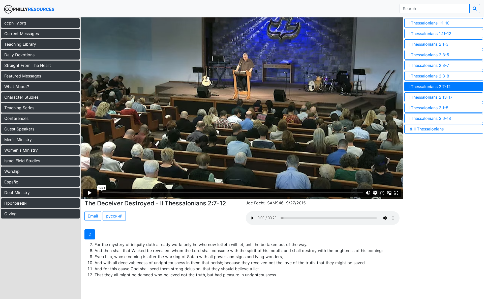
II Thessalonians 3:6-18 (429, 118)
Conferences (16, 118)
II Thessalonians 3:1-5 (428, 107)
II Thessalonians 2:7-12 (429, 86)
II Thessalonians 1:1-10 (428, 22)
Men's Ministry (18, 139)
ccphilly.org (15, 22)
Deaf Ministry (17, 192)
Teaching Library (20, 44)
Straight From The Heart (27, 65)
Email (93, 216)
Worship (12, 171)
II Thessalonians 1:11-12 (429, 33)
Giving (10, 213)
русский (114, 216)
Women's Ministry (21, 150)
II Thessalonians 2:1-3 (428, 44)
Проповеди (15, 203)
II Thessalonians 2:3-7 (428, 65)
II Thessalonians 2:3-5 (428, 54)
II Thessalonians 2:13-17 (430, 97)
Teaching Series (19, 107)
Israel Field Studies (22, 160)
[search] (474, 8)
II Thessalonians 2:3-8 (428, 75)
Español (11, 181)
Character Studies (21, 97)
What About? (16, 86)
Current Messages (21, 33)
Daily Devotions (19, 54)
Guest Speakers (19, 128)
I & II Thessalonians (426, 128)
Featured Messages (22, 75)
